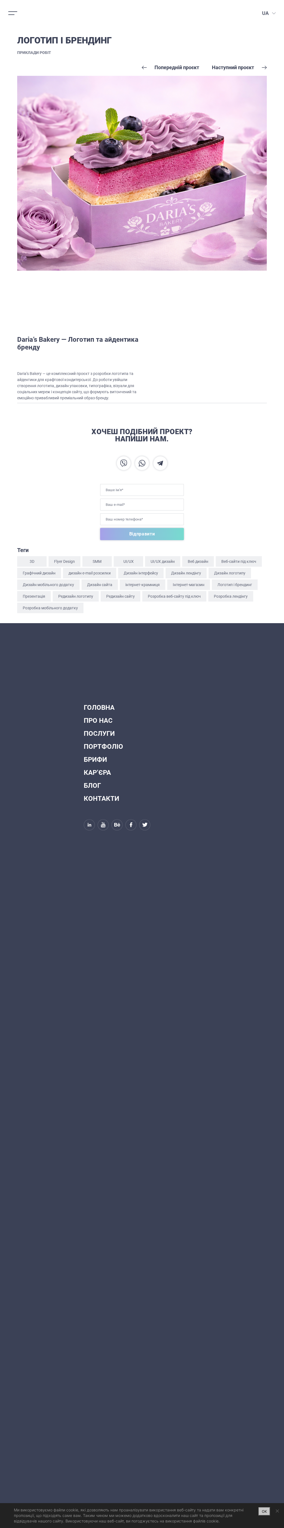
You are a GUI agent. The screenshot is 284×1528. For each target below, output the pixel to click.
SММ (97, 561)
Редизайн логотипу (75, 596)
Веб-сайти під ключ (238, 561)
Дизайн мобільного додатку (48, 584)
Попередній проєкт (176, 67)
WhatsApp (142, 463)
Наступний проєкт (233, 67)
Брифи (95, 759)
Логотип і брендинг (234, 584)
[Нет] (277, 1511)
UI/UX (128, 561)
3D (32, 561)
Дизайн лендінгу (186, 573)
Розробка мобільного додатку (50, 608)
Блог (92, 785)
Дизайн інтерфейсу (141, 573)
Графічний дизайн (39, 573)
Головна (99, 707)
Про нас (98, 720)
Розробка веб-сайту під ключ (174, 596)
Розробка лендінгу (231, 596)
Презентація (34, 596)
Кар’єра (97, 772)
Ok (264, 1511)
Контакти (101, 798)
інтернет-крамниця (142, 584)
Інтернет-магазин (188, 584)
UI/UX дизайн (163, 561)
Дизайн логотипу (229, 573)
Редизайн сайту (120, 596)
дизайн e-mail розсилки (90, 573)
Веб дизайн (198, 561)
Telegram (160, 463)
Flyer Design (64, 561)
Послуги (99, 733)
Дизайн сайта (99, 584)
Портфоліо (103, 746)
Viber (124, 463)
